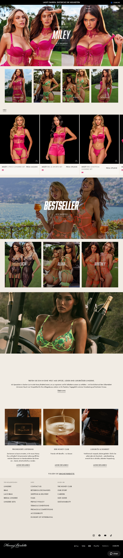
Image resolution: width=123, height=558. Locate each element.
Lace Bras (8, 494)
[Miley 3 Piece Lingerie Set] (19, 139)
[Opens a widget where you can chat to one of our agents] (114, 554)
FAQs (33, 498)
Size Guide (62, 498)
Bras (6, 490)
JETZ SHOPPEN (62, 43)
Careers (61, 494)
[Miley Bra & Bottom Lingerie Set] (99, 139)
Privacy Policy (37, 502)
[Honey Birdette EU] (14, 8)
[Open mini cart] (118, 9)
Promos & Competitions (42, 509)
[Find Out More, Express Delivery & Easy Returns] (23, 427)
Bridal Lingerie (11, 498)
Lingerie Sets (10, 502)
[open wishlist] (112, 9)
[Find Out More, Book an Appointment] (61, 427)
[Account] (99, 9)
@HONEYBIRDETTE (67, 474)
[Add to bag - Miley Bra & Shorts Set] (76, 161)
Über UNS (62, 391)
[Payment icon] (105, 546)
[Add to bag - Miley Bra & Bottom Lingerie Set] (116, 161)
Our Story (62, 490)
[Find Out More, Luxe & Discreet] (100, 427)
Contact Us (36, 486)
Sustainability (64, 502)
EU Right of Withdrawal (42, 517)
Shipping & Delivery (40, 494)
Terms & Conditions (40, 506)
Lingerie (7, 486)
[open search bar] (105, 9)
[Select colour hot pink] (82, 172)
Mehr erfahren (23, 465)
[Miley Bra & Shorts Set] (59, 139)
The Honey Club (65, 486)
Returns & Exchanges (40, 490)
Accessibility (37, 513)
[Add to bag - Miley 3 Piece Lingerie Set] (36, 161)
